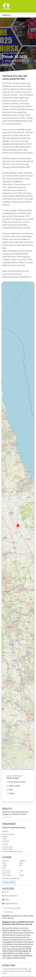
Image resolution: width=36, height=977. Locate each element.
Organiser (6, 15)
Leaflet (15, 769)
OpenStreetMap (23, 769)
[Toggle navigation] (31, 6)
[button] (18, 526)
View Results (6, 817)
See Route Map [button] (9, 882)
